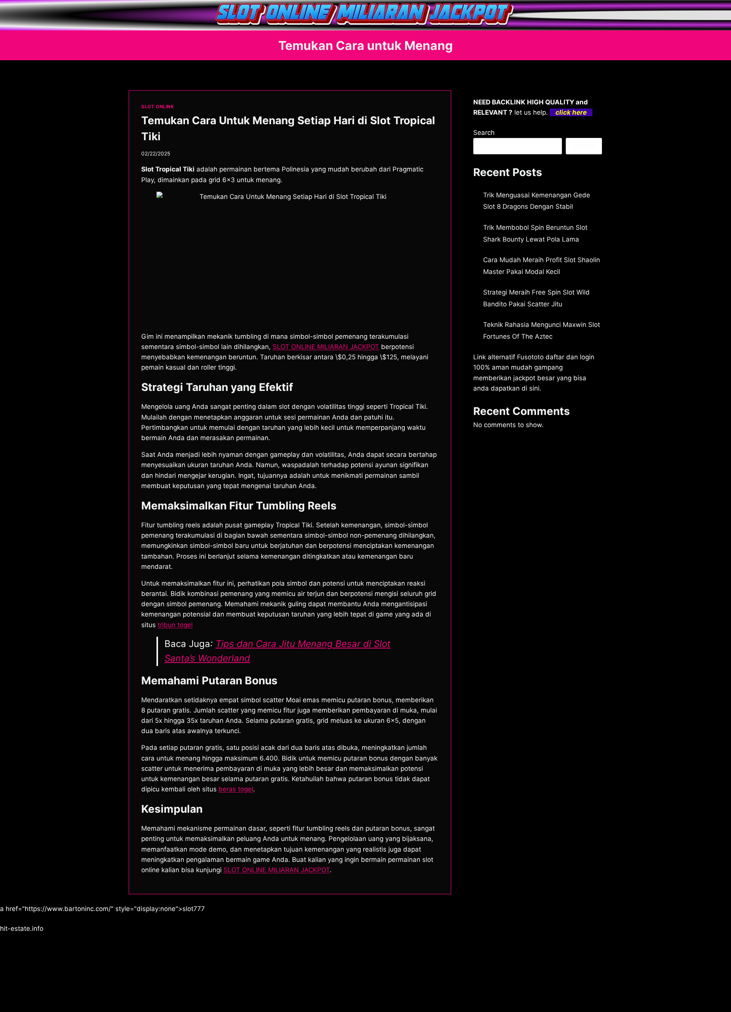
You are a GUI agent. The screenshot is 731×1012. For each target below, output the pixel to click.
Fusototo (530, 357)
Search (484, 132)
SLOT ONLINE (157, 106)
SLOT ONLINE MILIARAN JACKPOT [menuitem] (326, 347)
